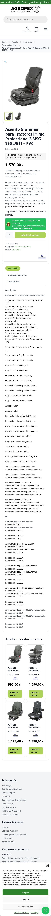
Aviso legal (34, 913)
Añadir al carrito (30, 235)
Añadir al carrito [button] (14, 693)
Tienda (15, 42)
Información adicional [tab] (17, 275)
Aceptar (25, 892)
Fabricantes (7, 838)
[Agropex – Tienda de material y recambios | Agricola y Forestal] (25, 9)
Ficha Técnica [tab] (13, 281)
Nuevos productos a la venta (14, 834)
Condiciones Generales (12, 789)
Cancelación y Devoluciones (14, 800)
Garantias (6, 796)
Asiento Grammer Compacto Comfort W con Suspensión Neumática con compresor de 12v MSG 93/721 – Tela (15, 726)
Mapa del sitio (8, 842)
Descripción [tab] (13, 268)
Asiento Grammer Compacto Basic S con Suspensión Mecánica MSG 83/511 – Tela (15, 669)
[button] (47, 865)
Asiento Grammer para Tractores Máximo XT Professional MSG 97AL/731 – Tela (35, 726)
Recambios (27, 42)
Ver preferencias (25, 906)
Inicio (4, 42)
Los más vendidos (10, 831)
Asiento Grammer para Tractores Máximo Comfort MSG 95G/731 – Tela (36, 669)
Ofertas (5, 827)
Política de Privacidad (21, 913)
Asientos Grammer (9, 45)
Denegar (25, 899)
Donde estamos (9, 807)
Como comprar (8, 792)
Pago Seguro (7, 803)
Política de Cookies (10, 814)
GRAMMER (16, 249)
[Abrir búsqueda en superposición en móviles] (25, 19)
